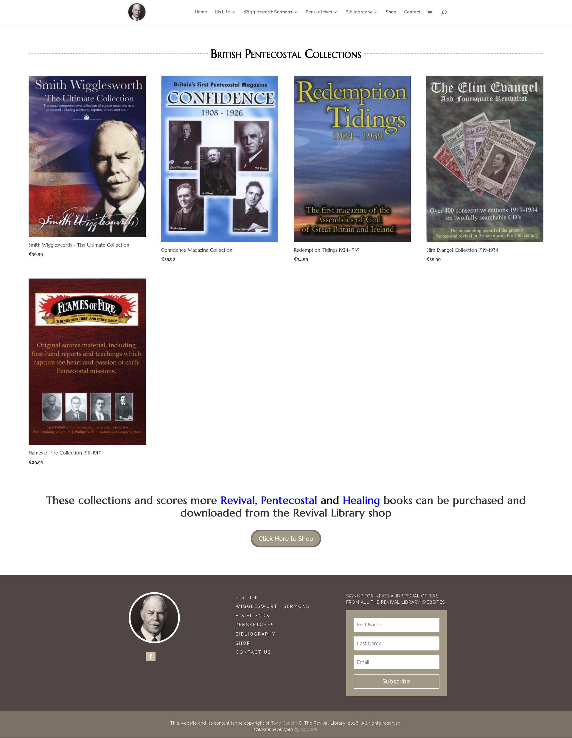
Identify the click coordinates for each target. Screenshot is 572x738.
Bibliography (256, 634)
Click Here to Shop (286, 538)
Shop (243, 643)
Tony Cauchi (284, 723)
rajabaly (309, 729)
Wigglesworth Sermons (274, 606)
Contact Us (253, 652)
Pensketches (255, 624)
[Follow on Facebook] (151, 656)
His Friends (253, 615)
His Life (247, 597)
